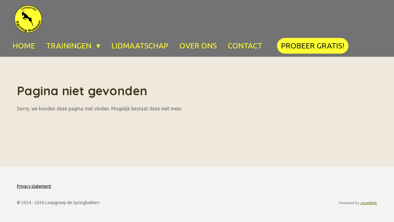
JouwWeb (368, 203)
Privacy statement (34, 186)
